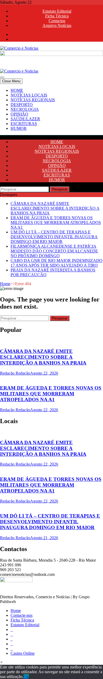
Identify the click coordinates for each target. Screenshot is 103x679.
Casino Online (23, 653)
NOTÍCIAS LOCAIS (29, 95)
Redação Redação (15, 373)
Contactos (57, 20)
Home (5, 283)
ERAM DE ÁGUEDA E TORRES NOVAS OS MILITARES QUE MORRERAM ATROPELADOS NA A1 (56, 222)
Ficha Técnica (57, 16)
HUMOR (19, 128)
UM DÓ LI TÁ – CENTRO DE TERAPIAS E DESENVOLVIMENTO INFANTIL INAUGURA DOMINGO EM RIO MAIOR (54, 237)
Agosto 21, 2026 (44, 537)
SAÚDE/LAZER (25, 119)
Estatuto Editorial (57, 11)
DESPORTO (22, 104)
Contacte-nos (21, 615)
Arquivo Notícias (57, 25)
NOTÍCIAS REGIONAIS (33, 100)
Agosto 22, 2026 (44, 373)
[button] (1, 662)
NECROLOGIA (25, 109)
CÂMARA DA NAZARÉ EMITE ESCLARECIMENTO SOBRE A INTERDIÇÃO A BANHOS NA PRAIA (55, 208)
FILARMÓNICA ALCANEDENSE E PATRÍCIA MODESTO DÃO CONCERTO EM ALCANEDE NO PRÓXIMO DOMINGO (54, 251)
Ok (26, 676)
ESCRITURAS (24, 123)
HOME (17, 90)
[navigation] (51, 109)
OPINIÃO (19, 114)
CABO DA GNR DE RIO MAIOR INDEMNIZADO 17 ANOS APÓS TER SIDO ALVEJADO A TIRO (56, 262)
